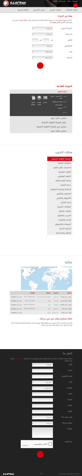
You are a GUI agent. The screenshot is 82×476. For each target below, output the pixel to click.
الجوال (69, 405)
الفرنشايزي (68, 45)
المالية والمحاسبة (63, 233)
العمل (69, 393)
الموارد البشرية (65, 172)
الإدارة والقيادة (64, 220)
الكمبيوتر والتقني (63, 198)
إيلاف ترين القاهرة (65, 304)
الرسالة (69, 428)
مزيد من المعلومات (16, 296)
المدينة (69, 57)
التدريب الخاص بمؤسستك (57, 22)
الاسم (69, 370)
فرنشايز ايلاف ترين (43, 323)
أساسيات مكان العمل (62, 167)
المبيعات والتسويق (63, 224)
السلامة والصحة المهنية (61, 189)
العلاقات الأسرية (64, 207)
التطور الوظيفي (64, 176)
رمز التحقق (68, 441)
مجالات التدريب (55, 10)
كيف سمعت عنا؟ (66, 417)
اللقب (70, 364)
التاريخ (70, 40)
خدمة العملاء (65, 185)
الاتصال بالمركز (18, 358)
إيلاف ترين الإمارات (65, 296)
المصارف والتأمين (63, 194)
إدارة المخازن (66, 202)
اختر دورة (69, 34)
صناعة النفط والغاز (63, 180)
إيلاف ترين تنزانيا (66, 312)
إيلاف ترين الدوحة (66, 300)
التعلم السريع (23, 10)
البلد (70, 51)
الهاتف (70, 411)
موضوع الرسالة (67, 423)
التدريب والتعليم (64, 215)
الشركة (70, 399)
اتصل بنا (60, 108)
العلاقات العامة (64, 163)
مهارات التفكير (65, 211)
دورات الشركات (72, 10)
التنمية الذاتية (65, 228)
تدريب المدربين (39, 10)
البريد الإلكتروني (66, 376)
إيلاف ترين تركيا (66, 308)
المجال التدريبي (66, 28)
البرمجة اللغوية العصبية (61, 159)
